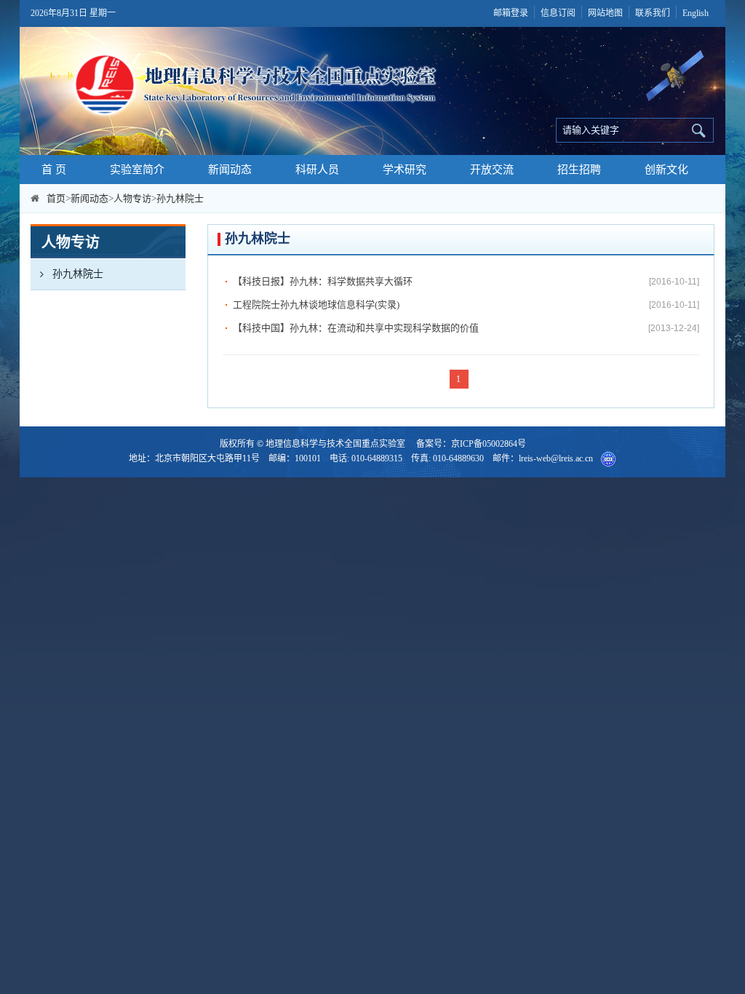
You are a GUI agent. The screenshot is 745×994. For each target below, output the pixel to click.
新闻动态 (230, 169)
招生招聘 (579, 169)
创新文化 (666, 169)
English (695, 13)
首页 (56, 198)
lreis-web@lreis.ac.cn (556, 458)
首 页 (53, 169)
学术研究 (404, 169)
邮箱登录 (510, 13)
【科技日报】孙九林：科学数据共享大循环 (323, 281)
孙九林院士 (180, 198)
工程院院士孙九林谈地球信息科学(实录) (316, 304)
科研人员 (317, 169)
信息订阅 (558, 13)
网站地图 (605, 13)
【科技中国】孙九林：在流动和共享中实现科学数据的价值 (356, 327)
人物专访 (132, 198)
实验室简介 (137, 169)
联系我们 (652, 13)
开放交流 (492, 169)
